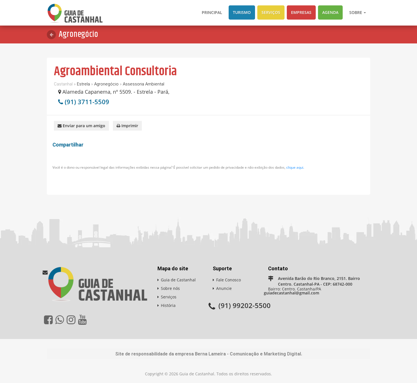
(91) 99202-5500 (244, 305)
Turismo (242, 12)
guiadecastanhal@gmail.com (291, 293)
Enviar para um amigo (83, 125)
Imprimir (129, 125)
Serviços (271, 12)
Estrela (83, 84)
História (168, 305)
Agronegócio (106, 84)
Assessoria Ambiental (143, 84)
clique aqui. (295, 167)
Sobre (356, 12)
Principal (212, 12)
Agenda (330, 12)
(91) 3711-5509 (87, 101)
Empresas (301, 12)
